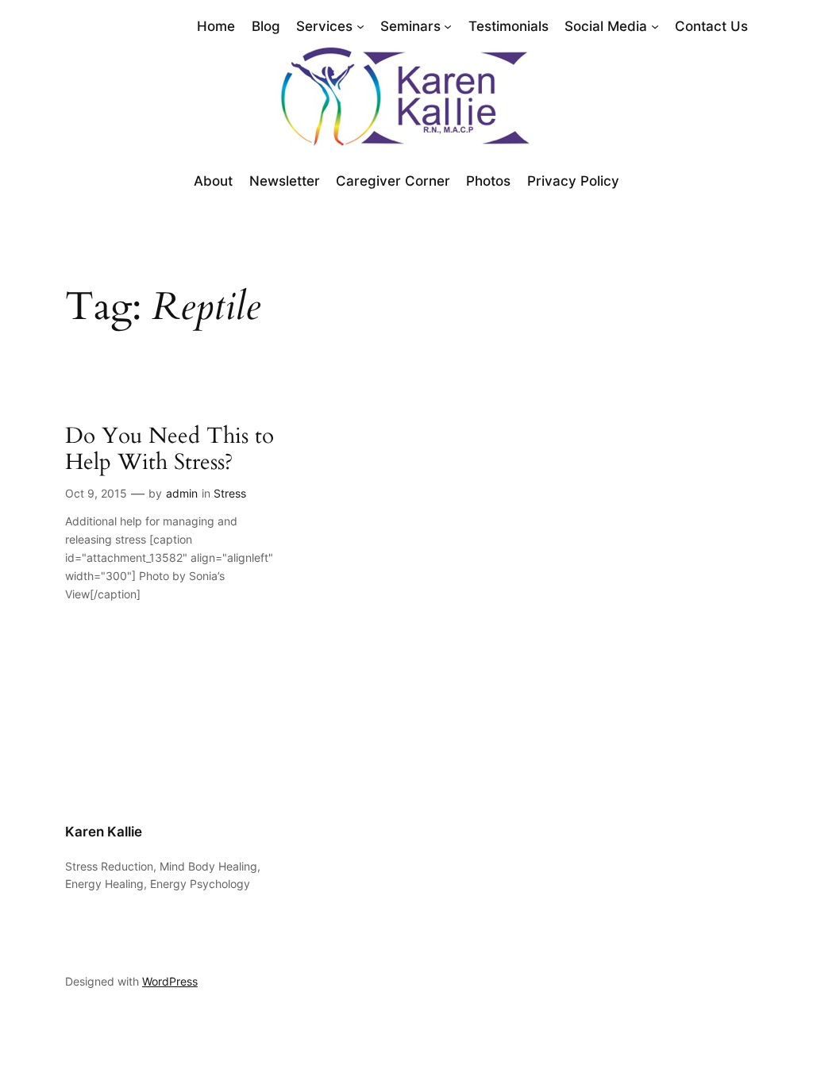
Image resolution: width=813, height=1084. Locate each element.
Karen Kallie (103, 832)
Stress (230, 493)
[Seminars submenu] (448, 26)
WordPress (170, 981)
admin (182, 493)
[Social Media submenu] (655, 26)
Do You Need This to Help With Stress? (169, 449)
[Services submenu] (360, 26)
